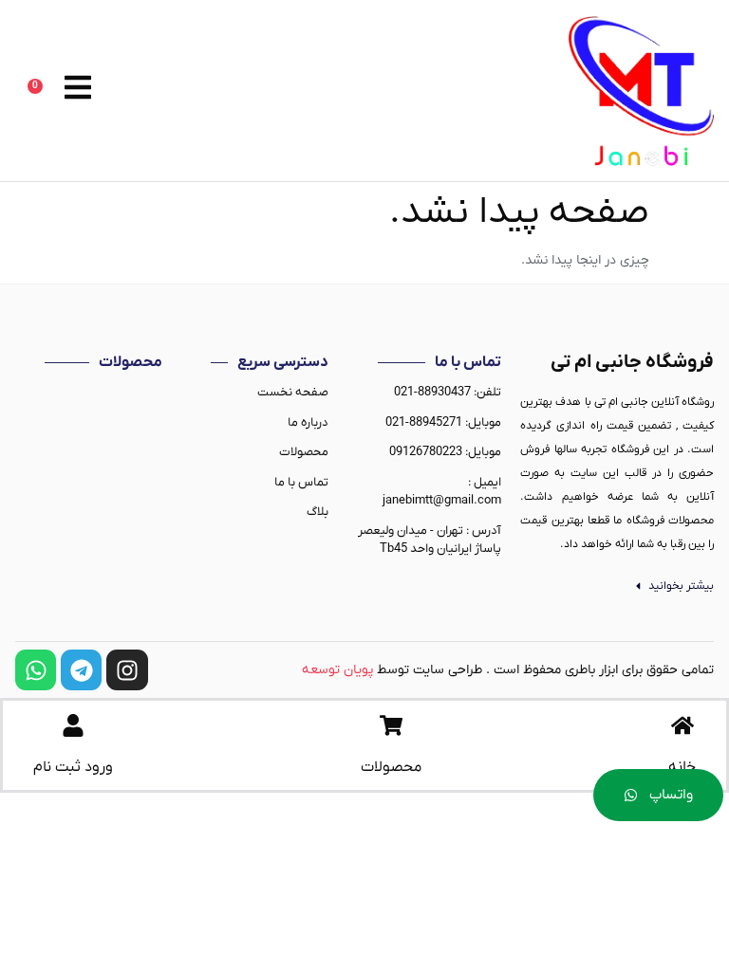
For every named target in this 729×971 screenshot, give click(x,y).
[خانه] (682, 725)
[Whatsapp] (35, 670)
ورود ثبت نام (73, 767)
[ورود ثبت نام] (73, 725)
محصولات (391, 767)
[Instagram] (126, 670)
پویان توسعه (337, 670)
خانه (682, 767)
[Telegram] (81, 670)
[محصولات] (391, 725)
